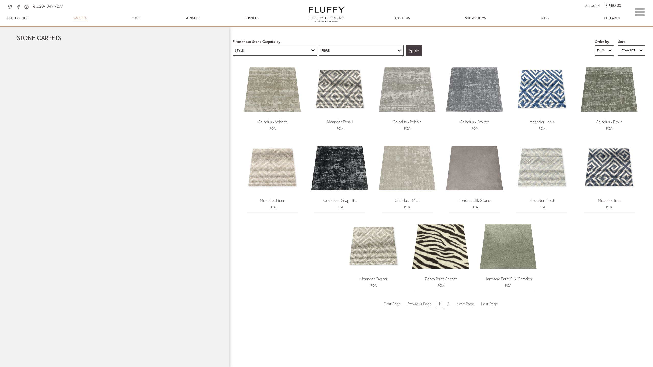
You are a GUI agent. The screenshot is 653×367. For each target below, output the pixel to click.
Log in (594, 6)
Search (613, 18)
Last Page (489, 303)
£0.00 (615, 5)
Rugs (136, 18)
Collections (17, 18)
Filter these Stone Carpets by (256, 41)
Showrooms (475, 18)
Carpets (80, 18)
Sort (621, 41)
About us (402, 18)
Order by (602, 41)
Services (252, 18)
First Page (392, 303)
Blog (545, 18)
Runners (192, 18)
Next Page (465, 303)
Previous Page (420, 303)
